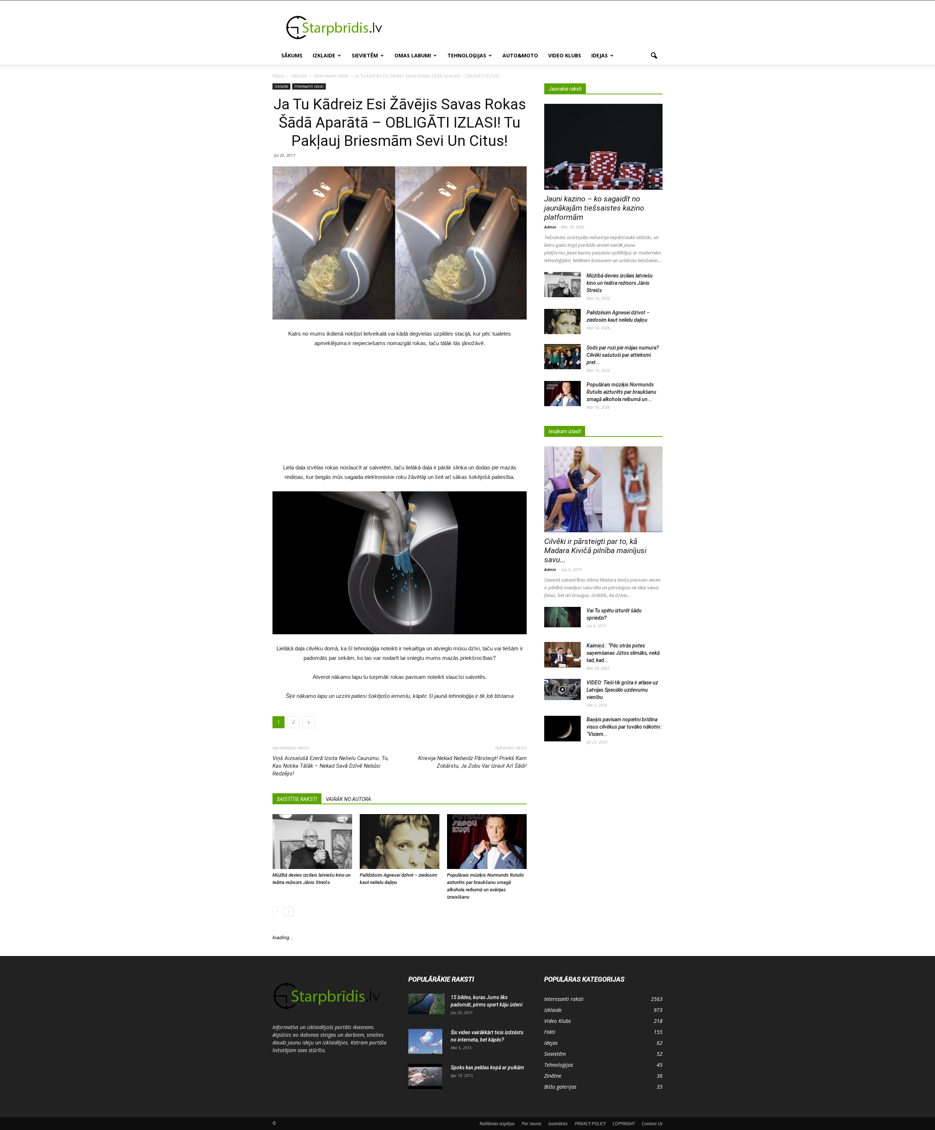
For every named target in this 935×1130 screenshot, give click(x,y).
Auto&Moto (520, 55)
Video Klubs (564, 55)
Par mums (531, 1123)
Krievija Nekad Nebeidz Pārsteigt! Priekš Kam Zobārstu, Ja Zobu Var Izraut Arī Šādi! (472, 762)
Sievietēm (365, 55)
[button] (654, 56)
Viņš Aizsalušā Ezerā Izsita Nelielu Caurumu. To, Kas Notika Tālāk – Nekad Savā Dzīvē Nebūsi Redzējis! (330, 766)
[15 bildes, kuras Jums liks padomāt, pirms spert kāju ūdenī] (426, 1004)
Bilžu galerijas (560, 1086)
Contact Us (652, 1123)
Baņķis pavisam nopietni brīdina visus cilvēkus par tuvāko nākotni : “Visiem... (625, 727)
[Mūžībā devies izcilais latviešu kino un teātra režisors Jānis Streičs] (312, 841)
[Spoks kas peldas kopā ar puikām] (425, 1076)
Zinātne (552, 1075)
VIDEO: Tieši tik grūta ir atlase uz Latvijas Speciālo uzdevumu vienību (622, 690)
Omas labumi (412, 55)
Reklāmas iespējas (497, 1123)
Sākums (291, 55)
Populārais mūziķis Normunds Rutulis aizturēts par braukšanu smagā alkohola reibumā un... (621, 392)
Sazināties (558, 1123)
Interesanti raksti (309, 86)
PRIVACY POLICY (590, 1123)
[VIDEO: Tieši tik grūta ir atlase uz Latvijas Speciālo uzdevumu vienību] (562, 689)
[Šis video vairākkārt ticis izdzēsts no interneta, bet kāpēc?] (425, 1041)
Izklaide (324, 55)
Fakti (550, 1031)
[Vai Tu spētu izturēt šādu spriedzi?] (562, 617)
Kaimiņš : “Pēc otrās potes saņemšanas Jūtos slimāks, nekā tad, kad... (623, 653)
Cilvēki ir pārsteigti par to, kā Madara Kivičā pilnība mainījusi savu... (595, 550)
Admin (550, 227)
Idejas (599, 55)
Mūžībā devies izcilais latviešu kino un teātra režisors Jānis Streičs (620, 283)
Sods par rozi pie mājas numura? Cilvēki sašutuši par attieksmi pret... (623, 355)
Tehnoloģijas (466, 55)
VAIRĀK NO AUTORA (348, 799)
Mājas (278, 76)
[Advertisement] (530, 27)
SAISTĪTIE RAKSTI (297, 799)
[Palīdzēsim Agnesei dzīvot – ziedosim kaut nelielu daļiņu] (399, 841)
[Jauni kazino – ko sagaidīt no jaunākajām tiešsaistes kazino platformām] (603, 147)
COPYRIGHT (623, 1123)
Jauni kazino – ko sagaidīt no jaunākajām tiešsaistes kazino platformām (594, 208)
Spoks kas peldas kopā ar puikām (487, 1067)
